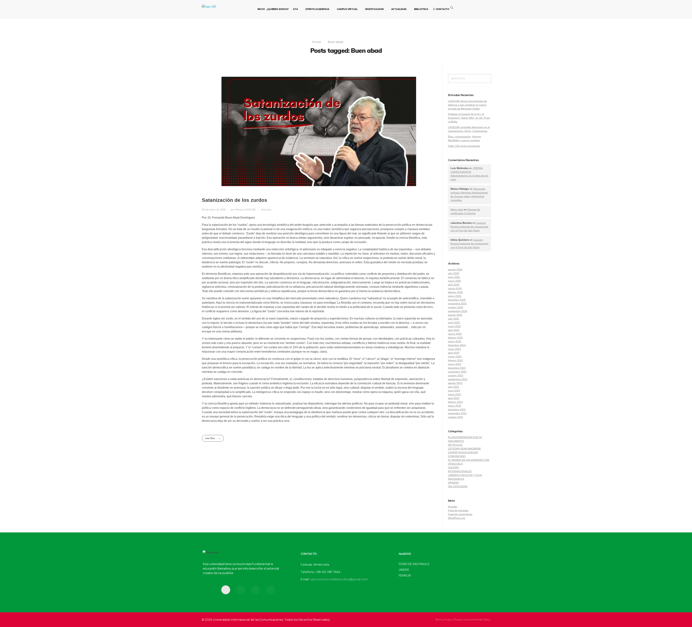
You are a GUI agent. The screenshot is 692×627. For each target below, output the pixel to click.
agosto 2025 (455, 315)
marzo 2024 (455, 356)
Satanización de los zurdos (234, 200)
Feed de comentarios (460, 514)
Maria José (457, 209)
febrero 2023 (455, 402)
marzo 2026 (455, 288)
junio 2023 (454, 390)
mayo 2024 (454, 349)
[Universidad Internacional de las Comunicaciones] (219, 9)
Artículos (266, 209)
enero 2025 (454, 341)
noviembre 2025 (457, 303)
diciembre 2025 (457, 299)
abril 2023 (453, 398)
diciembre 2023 (457, 367)
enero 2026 (454, 296)
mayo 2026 (454, 280)
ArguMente (456, 441)
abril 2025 (453, 330)
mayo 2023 (454, 394)
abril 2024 (453, 352)
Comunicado (456, 456)
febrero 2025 (455, 337)
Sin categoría (457, 486)
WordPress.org (456, 518)
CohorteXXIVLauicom (463, 452)
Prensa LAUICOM (245, 209)
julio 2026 (453, 273)
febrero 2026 (455, 292)
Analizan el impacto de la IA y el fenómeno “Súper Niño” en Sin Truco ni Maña (469, 118)
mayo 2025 (454, 326)
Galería (453, 467)
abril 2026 (453, 284)
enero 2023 (454, 405)
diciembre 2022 (457, 409)
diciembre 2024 (457, 345)
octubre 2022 (455, 417)
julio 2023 (453, 386)
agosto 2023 (455, 383)
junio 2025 (454, 322)
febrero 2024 (455, 360)
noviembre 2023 (457, 371)
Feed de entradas (458, 510)
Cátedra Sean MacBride (464, 448)
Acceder (452, 506)
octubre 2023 (455, 375)
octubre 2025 (455, 307)
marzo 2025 (455, 333)
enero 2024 (454, 364)
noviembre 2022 (457, 413)
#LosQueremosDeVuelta (465, 437)
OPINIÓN (453, 482)
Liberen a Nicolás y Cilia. (465, 475)
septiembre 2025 (457, 311)
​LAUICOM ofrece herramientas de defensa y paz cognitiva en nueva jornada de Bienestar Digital (467, 105)
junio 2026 (454, 277)
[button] (452, 7)
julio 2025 (453, 318)
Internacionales (460, 471)
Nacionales (456, 478)
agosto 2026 (455, 269)
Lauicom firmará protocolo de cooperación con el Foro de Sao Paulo (469, 226)
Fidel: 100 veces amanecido (464, 145)
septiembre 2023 (457, 379)
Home (316, 42)
